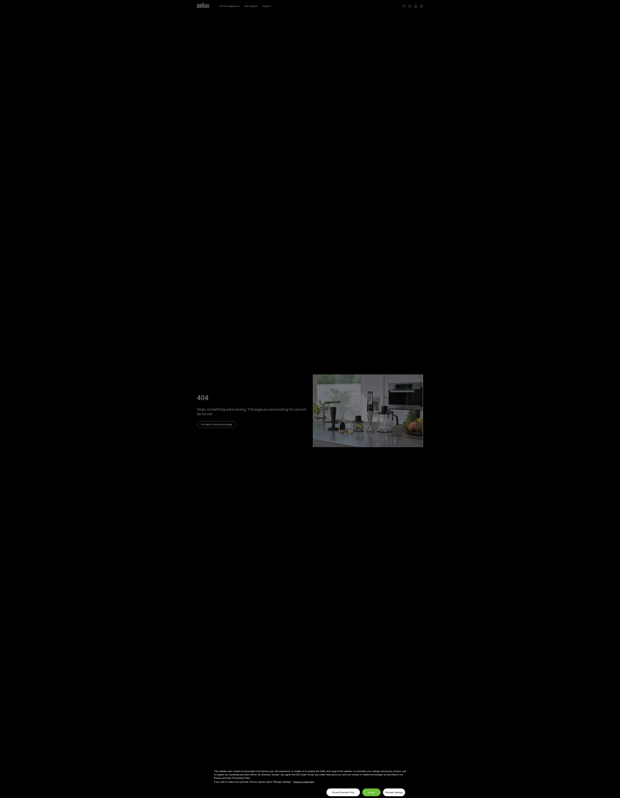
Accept (371, 792)
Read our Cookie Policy (304, 782)
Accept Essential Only (343, 792)
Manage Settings (394, 792)
